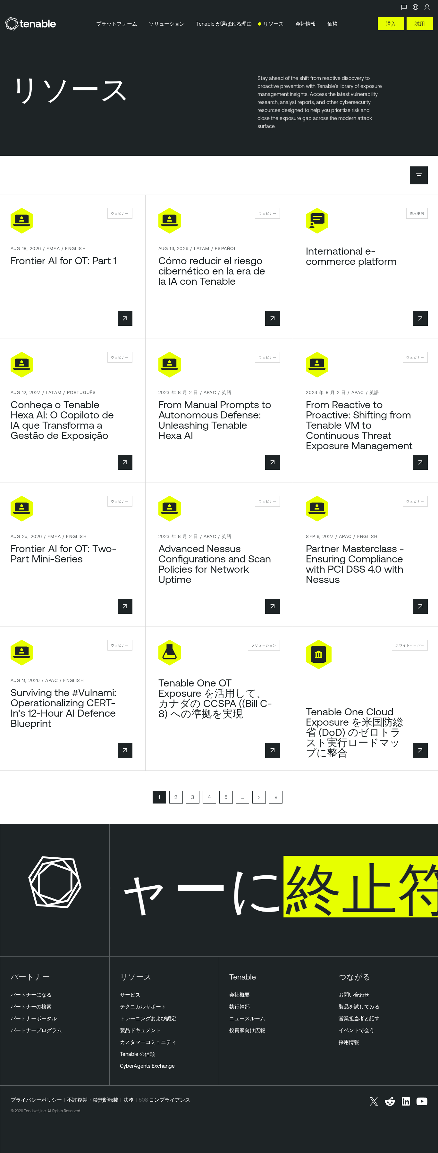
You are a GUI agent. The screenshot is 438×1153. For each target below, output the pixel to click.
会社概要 (239, 994)
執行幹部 (239, 1006)
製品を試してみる (359, 1006)
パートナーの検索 (31, 1006)
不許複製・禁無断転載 (92, 1100)
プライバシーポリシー (36, 1100)
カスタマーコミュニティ (148, 1042)
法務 (128, 1100)
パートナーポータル (34, 1018)
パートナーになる (31, 994)
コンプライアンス (169, 1100)
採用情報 (349, 1042)
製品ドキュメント (140, 1030)
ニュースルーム (247, 1018)
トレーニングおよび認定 (148, 1018)
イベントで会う (357, 1030)
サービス (130, 994)
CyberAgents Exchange (147, 1066)
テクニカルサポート (143, 1006)
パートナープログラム (36, 1030)
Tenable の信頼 (137, 1054)
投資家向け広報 (247, 1030)
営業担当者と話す (359, 1018)
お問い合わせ (354, 994)
